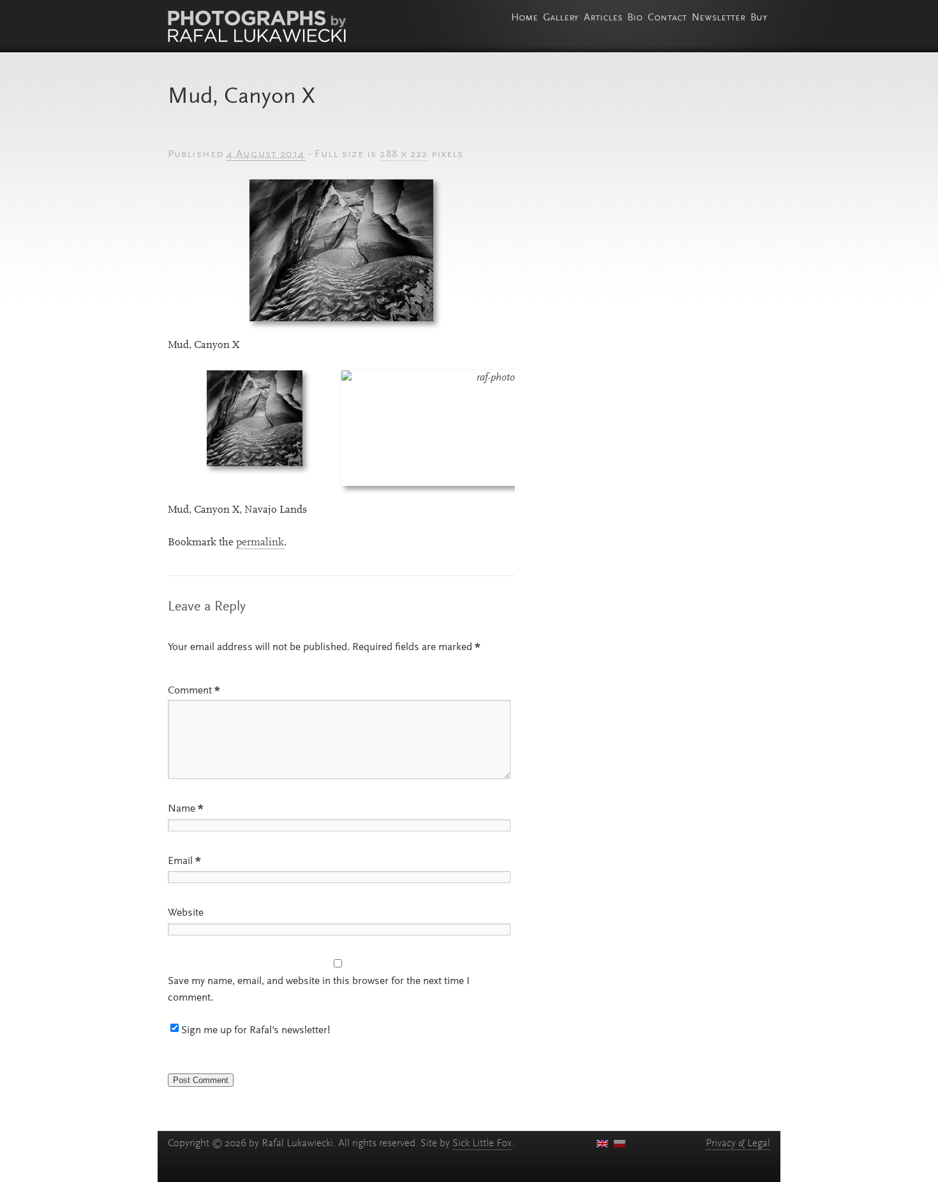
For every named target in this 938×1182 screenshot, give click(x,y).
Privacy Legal (738, 1143)
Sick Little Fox (482, 1143)
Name (186, 809)
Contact (667, 18)
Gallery (561, 18)
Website (186, 913)
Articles (603, 18)
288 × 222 (404, 154)
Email (184, 861)
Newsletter (718, 18)
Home (524, 18)
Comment (194, 691)
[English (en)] (602, 1143)
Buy (759, 18)
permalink (260, 543)
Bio (635, 18)
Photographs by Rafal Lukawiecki (257, 26)
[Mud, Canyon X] (341, 250)
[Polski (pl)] (619, 1143)
